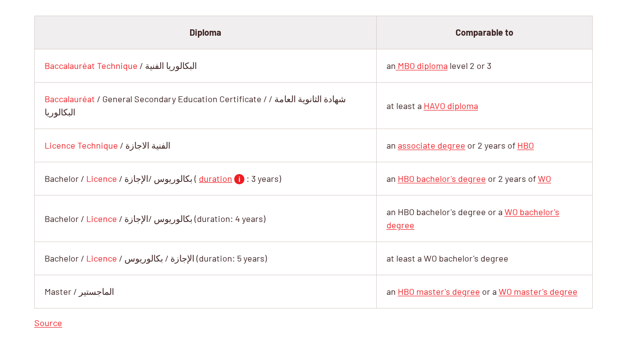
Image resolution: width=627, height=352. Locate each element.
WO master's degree (538, 291)
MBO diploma (422, 65)
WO (544, 178)
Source (48, 322)
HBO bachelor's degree (442, 178)
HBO (525, 145)
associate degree (431, 145)
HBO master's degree (439, 291)
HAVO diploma (451, 105)
